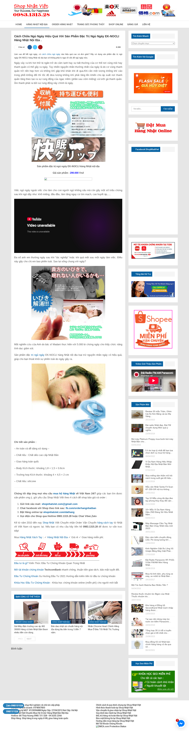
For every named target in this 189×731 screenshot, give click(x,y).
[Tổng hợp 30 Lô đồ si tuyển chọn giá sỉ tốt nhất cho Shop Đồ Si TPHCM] (137, 633)
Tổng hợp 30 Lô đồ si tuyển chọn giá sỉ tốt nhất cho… (158, 631)
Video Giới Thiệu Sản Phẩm (148, 364)
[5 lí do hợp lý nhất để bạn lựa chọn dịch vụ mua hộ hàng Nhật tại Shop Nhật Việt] (137, 453)
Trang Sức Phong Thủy (90, 24)
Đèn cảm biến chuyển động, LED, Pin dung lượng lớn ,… (158, 538)
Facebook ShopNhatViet (147, 149)
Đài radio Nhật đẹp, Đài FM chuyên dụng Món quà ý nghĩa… (158, 427)
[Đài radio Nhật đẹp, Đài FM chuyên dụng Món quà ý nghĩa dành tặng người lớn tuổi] (137, 428)
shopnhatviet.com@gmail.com (60, 504)
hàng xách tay (105, 522)
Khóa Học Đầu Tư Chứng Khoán (32, 582)
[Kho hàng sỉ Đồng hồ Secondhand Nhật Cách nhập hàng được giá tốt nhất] (137, 608)
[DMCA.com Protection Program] (111, 726)
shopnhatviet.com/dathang (58, 512)
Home (19, 24)
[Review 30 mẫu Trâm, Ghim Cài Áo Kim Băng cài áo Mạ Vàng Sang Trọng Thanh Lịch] (137, 414)
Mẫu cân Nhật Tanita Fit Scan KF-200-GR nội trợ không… (159, 488)
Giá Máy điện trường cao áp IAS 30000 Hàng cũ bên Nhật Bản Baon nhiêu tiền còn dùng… (31, 629)
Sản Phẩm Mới (142, 404)
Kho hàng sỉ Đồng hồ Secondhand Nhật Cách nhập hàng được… (159, 607)
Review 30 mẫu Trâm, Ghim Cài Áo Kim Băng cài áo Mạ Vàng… (158, 414)
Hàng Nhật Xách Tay (31, 537)
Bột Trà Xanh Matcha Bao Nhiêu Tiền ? (149, 585)
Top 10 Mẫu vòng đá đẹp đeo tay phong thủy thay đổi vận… (159, 499)
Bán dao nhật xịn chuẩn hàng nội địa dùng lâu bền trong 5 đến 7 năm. (67, 629)
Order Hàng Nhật (62, 24)
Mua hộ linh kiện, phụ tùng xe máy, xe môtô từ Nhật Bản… (159, 575)
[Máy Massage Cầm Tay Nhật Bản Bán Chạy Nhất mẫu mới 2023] (137, 526)
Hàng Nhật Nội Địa (37, 24)
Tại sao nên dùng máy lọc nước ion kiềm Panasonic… (158, 620)
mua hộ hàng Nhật (64, 493)
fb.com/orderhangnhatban (81, 508)
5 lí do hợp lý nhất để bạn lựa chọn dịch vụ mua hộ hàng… (159, 451)
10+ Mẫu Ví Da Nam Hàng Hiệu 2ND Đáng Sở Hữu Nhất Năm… (159, 512)
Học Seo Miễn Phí (143, 663)
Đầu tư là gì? (21, 563)
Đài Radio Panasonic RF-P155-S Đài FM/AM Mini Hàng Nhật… (160, 562)
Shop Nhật (48, 522)
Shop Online (116, 24)
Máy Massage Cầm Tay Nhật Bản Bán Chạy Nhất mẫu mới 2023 (159, 526)
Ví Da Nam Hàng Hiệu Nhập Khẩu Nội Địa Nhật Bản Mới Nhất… (158, 464)
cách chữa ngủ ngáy (51, 54)
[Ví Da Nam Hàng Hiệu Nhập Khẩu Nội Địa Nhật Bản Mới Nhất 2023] (137, 464)
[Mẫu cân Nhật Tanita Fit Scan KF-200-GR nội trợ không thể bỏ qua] (137, 490)
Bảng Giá (132, 24)
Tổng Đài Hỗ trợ (143, 274)
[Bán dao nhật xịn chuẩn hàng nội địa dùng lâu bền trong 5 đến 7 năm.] (68, 612)
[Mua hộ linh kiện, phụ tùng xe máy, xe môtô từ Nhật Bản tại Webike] (137, 577)
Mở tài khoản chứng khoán (29, 569)
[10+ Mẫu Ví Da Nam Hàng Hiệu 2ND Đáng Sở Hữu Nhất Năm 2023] (137, 512)
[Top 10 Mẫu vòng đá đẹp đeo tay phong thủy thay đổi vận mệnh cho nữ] (137, 501)
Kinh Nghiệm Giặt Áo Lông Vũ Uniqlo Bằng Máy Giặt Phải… (159, 549)
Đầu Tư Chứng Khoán (26, 576)
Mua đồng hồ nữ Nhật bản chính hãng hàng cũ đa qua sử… (158, 644)
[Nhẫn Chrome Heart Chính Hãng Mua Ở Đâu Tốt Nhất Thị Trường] (105, 612)
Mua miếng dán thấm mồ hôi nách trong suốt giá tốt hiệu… (159, 476)
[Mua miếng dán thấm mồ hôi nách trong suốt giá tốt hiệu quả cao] (137, 478)
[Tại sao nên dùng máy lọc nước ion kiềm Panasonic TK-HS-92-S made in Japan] (137, 622)
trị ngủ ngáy (37, 355)
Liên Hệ (146, 24)
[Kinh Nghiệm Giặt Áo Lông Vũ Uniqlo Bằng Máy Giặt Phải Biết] (137, 551)
